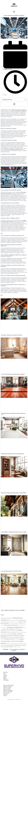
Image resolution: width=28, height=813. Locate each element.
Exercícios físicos (7, 634)
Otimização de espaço (14, 638)
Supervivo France (7, 687)
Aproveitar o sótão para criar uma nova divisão (11, 335)
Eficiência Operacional (11, 630)
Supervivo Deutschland (8, 685)
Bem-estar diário (16, 622)
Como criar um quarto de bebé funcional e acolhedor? (13, 374)
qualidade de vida (8, 639)
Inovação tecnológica (7, 635)
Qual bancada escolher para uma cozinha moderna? (12, 453)
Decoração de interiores (11, 625)
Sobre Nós (5, 694)
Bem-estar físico (11, 623)
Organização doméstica (5, 638)
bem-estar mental (19, 623)
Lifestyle (5, 676)
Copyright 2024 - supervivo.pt (14, 699)
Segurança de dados (18, 643)
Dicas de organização (9, 629)
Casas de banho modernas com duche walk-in (11, 571)
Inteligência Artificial (18, 635)
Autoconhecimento (21, 620)
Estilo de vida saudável (12, 632)
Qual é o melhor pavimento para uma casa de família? (13, 610)
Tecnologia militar (9, 645)
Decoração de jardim (21, 625)
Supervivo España (7, 686)
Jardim (4, 674)
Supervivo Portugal (7, 691)
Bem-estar (10, 622)
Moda (4, 677)
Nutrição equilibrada (19, 637)
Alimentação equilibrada (7, 618)
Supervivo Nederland (8, 690)
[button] (14, 12)
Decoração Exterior (4, 627)
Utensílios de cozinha (17, 646)
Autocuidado (4, 622)
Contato (5, 695)
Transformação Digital (7, 646)
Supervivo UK (6, 693)
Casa (4, 673)
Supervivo (5, 672)
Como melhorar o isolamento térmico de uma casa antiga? (14, 532)
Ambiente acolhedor (12, 620)
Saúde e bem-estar (12, 641)
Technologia (5, 649)
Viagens (5, 678)
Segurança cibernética (10, 643)
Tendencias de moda (20, 645)
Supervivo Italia (6, 689)
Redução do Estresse (16, 639)
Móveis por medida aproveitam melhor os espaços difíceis (13, 492)
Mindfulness (4, 637)
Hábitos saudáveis (17, 634)
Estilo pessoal (19, 632)
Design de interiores (15, 627)
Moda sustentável (11, 637)
